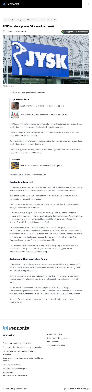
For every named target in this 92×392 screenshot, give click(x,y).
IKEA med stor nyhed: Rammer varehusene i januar (41, 166)
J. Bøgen (9, 31)
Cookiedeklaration (54, 335)
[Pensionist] (42, 4)
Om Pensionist (53, 342)
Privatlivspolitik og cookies (58, 338)
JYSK (21, 175)
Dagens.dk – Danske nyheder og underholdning (22, 347)
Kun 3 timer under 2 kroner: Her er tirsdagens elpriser (42, 106)
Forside (7, 20)
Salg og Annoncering (56, 345)
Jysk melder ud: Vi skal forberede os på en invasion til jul (43, 115)
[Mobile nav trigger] (87, 4)
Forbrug (18, 20)
